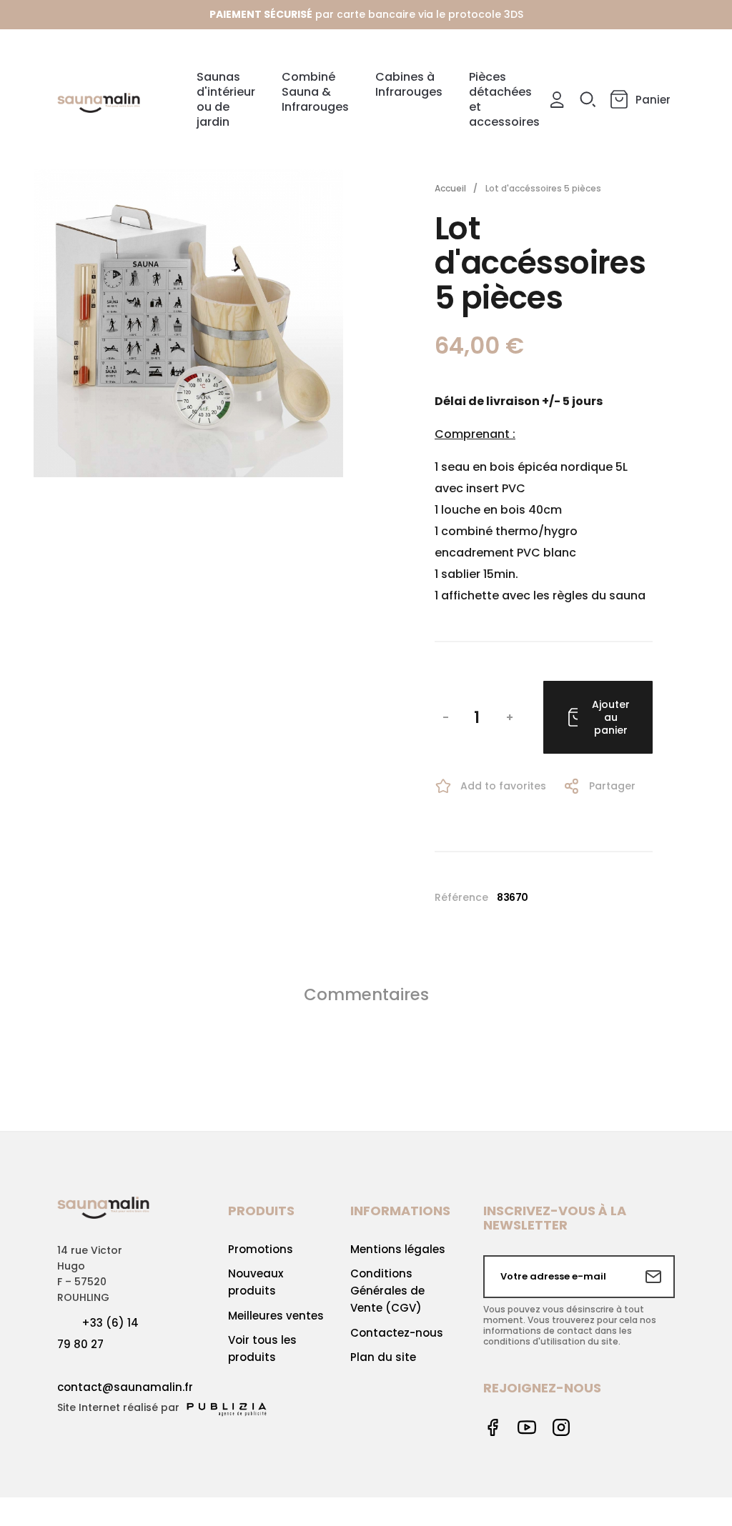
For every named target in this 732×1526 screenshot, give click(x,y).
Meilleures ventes (276, 1315)
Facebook (492, 1427)
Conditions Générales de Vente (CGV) (387, 1290)
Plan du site (383, 1357)
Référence (461, 897)
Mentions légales (397, 1249)
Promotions (260, 1249)
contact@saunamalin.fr (125, 1387)
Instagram (561, 1427)
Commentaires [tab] (366, 994)
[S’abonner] (653, 1276)
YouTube (527, 1427)
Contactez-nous (396, 1332)
